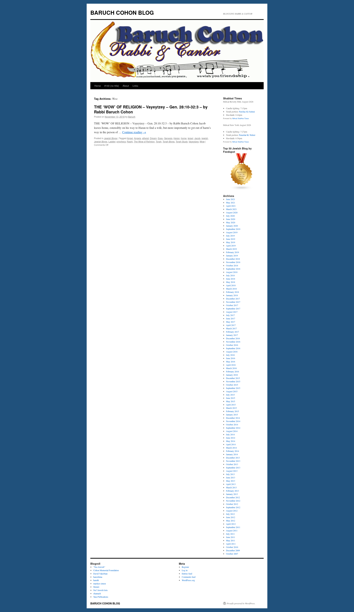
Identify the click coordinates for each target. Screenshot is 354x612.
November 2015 (233, 381)
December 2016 (233, 338)
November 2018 (233, 262)
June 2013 (230, 477)
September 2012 (233, 507)
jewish (205, 138)
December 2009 (233, 550)
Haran (176, 138)
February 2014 (232, 450)
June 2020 (230, 219)
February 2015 (232, 411)
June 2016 (230, 358)
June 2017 (230, 318)
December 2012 (233, 497)
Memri (96, 586)
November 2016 (233, 341)
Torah (159, 141)
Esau (160, 138)
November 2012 (233, 500)
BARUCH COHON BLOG (122, 12)
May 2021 (230, 202)
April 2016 (231, 364)
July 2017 (230, 315)
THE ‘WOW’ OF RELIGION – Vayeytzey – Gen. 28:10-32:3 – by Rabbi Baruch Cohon (151, 109)
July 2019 (230, 235)
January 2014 (232, 454)
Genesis (168, 138)
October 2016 (232, 344)
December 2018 (233, 258)
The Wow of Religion (144, 141)
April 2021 (231, 205)
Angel (130, 138)
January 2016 (232, 374)
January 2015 (232, 414)
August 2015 (231, 391)
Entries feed (187, 573)
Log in (185, 570)
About (126, 85)
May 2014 (230, 441)
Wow (202, 141)
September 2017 (233, 308)
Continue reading (134, 132)
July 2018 (230, 275)
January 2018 (232, 295)
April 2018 (231, 285)
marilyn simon (99, 583)
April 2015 (231, 404)
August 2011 (231, 530)
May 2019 (230, 242)
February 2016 (232, 371)
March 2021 (231, 209)
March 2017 (231, 328)
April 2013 (231, 484)
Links (135, 85)
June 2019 (230, 238)
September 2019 (233, 228)
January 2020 (232, 225)
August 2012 (231, 510)
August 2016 (231, 351)
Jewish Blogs (110, 138)
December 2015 (233, 378)
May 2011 (230, 540)
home (184, 138)
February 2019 (232, 252)
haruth (96, 580)
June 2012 (230, 517)
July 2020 (230, 215)
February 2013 (232, 490)
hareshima (97, 576)
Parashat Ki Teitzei (247, 134)
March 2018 (231, 288)
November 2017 (233, 301)
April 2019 (231, 245)
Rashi (130, 141)
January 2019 (232, 255)
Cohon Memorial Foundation (106, 570)
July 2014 (230, 434)
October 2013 (232, 464)
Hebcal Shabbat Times (240, 118)
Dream (153, 138)
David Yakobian (100, 573)
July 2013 (230, 474)
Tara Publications (100, 596)
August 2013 (231, 470)
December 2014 (233, 417)
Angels (137, 138)
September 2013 (233, 467)
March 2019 (231, 248)
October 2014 (232, 424)
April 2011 (231, 543)
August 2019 (231, 232)
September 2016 (233, 348)
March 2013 (231, 487)
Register (185, 566)
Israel (190, 138)
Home (97, 85)
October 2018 (232, 265)
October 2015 (232, 384)
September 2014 (233, 427)
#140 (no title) (111, 85)
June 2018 (230, 278)
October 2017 (232, 305)
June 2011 (230, 537)
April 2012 (231, 523)
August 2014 (231, 431)
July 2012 (230, 513)
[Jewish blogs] (241, 189)
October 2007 (232, 553)
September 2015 (233, 388)
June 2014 (230, 437)
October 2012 (232, 503)
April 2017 (231, 325)
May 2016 (230, 361)
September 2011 (233, 527)
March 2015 (231, 407)
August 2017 (231, 311)
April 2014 (231, 444)
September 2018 (233, 268)
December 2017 (233, 298)
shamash (97, 593)
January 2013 (232, 494)
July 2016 (230, 354)
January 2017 (232, 335)
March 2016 (231, 368)
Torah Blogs (169, 141)
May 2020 (230, 222)
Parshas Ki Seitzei (247, 111)
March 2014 (231, 447)
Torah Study (182, 141)
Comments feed (188, 576)
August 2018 (231, 272)
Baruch (131, 116)
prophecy (121, 141)
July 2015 (230, 394)
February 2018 (232, 291)
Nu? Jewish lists (100, 590)
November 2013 (233, 460)
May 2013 (230, 480)
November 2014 (233, 421)
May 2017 (230, 321)
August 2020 (231, 212)
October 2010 (232, 547)
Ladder (111, 141)
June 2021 (230, 199)
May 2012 (230, 520)
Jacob (197, 138)
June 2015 (230, 397)
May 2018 (230, 282)
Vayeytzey (194, 141)
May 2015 (230, 401)
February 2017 (232, 331)
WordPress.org (188, 580)
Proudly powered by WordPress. (241, 603)
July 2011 (230, 533)
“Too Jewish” (99, 566)
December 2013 (233, 457)
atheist (145, 138)
